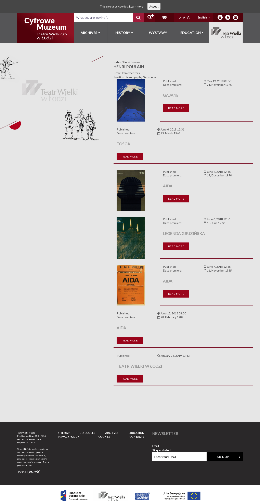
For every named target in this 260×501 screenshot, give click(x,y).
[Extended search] (149, 17)
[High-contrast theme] (164, 17)
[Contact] (235, 17)
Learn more (136, 6)
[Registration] (227, 17)
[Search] (138, 17)
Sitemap (63, 433)
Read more (176, 108)
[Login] (220, 17)
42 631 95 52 (30, 442)
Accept (154, 6)
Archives (89, 32)
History (122, 32)
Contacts (136, 436)
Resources (87, 433)
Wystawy (158, 32)
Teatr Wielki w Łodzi (226, 32)
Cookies (104, 436)
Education (190, 32)
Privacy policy (68, 436)
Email (161, 446)
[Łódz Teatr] (45, 28)
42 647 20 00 (35, 439)
